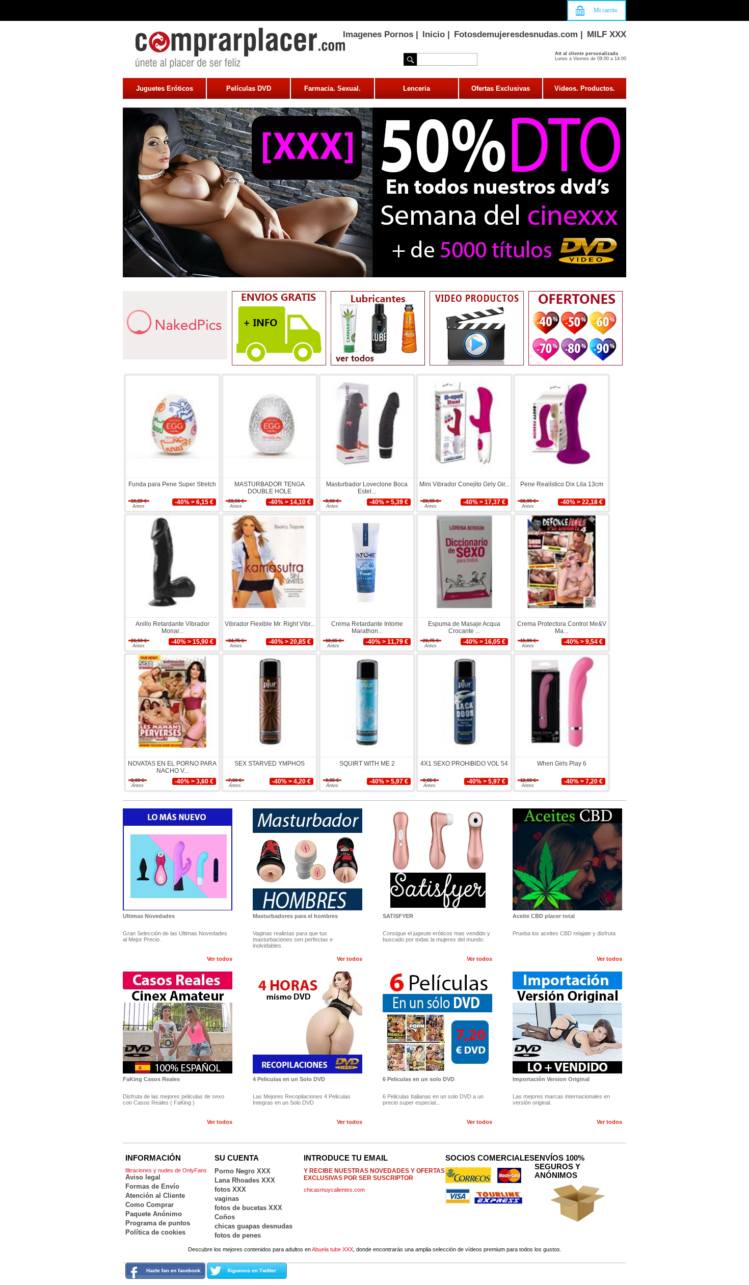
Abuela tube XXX (332, 1249)
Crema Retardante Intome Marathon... (367, 627)
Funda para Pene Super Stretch (172, 484)
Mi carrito (606, 10)
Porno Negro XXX (243, 1171)
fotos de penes (238, 1235)
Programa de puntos (157, 1223)
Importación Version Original (551, 1079)
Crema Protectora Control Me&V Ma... (561, 627)
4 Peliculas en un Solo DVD (289, 1079)
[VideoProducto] (477, 363)
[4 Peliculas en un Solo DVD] (307, 1071)
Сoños (225, 1217)
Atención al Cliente (155, 1195)
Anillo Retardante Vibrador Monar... (172, 627)
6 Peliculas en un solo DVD (418, 1079)
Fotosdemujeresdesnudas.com (516, 34)
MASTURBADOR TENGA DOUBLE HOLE (269, 488)
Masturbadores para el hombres (295, 916)
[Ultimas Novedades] (177, 908)
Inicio (433, 34)
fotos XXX (230, 1189)
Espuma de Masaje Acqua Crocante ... (464, 627)
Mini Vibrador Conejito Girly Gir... (464, 484)
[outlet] (378, 363)
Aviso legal (142, 1177)
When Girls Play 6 (561, 763)
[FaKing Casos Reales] (177, 1071)
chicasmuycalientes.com (334, 1190)
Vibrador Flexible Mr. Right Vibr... (270, 623)
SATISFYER (398, 916)
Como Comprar (149, 1205)
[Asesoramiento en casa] (575, 363)
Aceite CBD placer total (544, 916)
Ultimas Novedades (149, 916)
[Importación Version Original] (567, 1071)
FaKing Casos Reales (151, 1079)
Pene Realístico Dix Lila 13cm (561, 484)
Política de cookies (155, 1232)
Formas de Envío (152, 1186)
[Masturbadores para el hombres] (307, 908)
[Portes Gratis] (279, 363)
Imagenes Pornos (378, 34)
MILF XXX (606, 34)
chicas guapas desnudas (253, 1226)
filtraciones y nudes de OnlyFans (166, 1170)
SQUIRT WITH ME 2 (367, 763)
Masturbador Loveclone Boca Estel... (367, 488)
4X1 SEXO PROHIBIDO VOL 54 (464, 763)
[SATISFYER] (437, 908)
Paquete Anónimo (153, 1214)
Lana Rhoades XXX (245, 1180)
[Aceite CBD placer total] (567, 908)
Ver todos (219, 959)
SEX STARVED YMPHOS (269, 763)
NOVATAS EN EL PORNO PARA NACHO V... (172, 767)
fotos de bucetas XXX (248, 1208)
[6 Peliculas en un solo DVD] (437, 1071)
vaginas (227, 1198)
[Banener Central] (374, 275)
